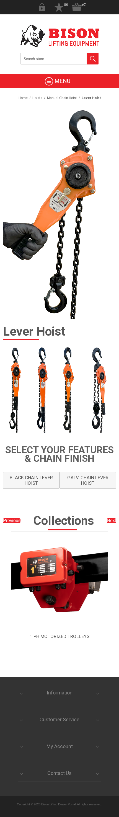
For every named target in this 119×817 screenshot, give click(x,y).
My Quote (59, 7)
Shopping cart (77, 7)
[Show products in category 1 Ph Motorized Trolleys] (59, 579)
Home (23, 98)
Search (93, 58)
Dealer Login (41, 7)
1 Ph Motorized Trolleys (59, 636)
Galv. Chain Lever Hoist (87, 480)
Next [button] (111, 520)
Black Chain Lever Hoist (31, 480)
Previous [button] (11, 520)
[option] (59, 596)
